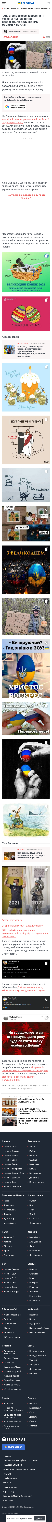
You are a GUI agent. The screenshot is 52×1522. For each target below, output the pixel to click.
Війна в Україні (9, 1309)
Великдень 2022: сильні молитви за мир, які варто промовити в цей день (31, 855)
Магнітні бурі (35, 1296)
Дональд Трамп (11, 1358)
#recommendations (11, 933)
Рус (48, 3)
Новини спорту (35, 1195)
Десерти (33, 1417)
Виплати (33, 1155)
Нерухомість (10, 1210)
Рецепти (32, 1398)
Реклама (7, 1474)
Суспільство (34, 1141)
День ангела (35, 1369)
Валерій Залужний (12, 1371)
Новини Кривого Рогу (14, 1173)
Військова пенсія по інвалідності (13, 1416)
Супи (31, 1412)
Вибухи (7, 1319)
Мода (31, 1278)
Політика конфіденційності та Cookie (20, 1460)
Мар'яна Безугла (12, 1385)
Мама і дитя (35, 1237)
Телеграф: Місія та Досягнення (17, 1496)
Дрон (6, 1251)
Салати (32, 1421)
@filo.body (7, 930)
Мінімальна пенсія (12, 1422)
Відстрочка (34, 1324)
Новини (6, 1141)
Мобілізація (33, 1309)
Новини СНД (10, 1283)
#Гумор (19, 1086)
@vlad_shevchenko (12, 920)
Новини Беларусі (12, 1292)
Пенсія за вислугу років (12, 1427)
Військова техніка (12, 1337)
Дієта (31, 1246)
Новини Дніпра (11, 1155)
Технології (9, 1237)
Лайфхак (33, 1292)
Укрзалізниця (10, 1223)
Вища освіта (35, 1173)
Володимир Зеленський (9, 1352)
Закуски (33, 1426)
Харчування (35, 1242)
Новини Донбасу (12, 1178)
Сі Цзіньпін (9, 1362)
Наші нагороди (10, 1478)
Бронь (32, 1319)
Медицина (34, 1164)
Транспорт (9, 1205)
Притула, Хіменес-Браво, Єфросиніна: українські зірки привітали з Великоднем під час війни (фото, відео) (31, 351)
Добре (39, 1518)
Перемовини (10, 1324)
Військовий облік (37, 1332)
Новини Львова (11, 1164)
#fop (24, 933)
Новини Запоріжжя (13, 1169)
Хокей (32, 1214)
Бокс (31, 1205)
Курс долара (10, 1219)
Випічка (33, 1403)
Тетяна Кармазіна (14, 31)
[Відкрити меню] (4, 3)
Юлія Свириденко (12, 1389)
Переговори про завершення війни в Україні (26, 9)
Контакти (7, 1483)
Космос (7, 1242)
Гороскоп (33, 1269)
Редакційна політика (12, 1465)
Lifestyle (21, 849)
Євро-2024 (34, 1219)
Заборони (34, 1364)
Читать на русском (10, 37)
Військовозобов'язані (39, 1328)
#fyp (29, 933)
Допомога (34, 1178)
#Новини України (32, 1086)
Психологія (34, 1251)
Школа (32, 1169)
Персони (6, 1346)
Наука (5, 1232)
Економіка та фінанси (13, 1195)
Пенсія (5, 1398)
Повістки (33, 1315)
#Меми (45, 1086)
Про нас (7, 1456)
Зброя (7, 1328)
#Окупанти (26, 1089)
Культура (33, 1287)
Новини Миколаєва (13, 1187)
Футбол (32, 1201)
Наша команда (10, 1487)
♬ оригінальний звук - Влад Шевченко (22, 925)
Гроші (6, 1201)
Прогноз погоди (36, 1182)
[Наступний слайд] (49, 8)
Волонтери (9, 1332)
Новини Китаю (10, 1287)
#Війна (11, 1086)
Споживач (34, 1274)
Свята (31, 1346)
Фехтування (35, 1223)
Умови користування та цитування (19, 1469)
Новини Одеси (11, 1160)
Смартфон (9, 1255)
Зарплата (33, 1146)
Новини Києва (10, 1146)
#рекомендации (27, 930)
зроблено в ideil (10, 1513)
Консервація (35, 1408)
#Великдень (13, 1089)
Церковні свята (36, 1351)
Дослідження (35, 1255)
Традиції (33, 1360)
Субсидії (33, 1160)
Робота (32, 1151)
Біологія (8, 1246)
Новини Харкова (12, 1151)
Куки (28, 1518)
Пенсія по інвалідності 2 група (13, 1409)
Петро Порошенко (12, 1380)
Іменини (33, 1373)
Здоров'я (32, 1232)
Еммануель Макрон (13, 1367)
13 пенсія (8, 1403)
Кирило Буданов (11, 1376)
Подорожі (33, 1283)
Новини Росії (10, 1278)
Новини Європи (11, 1269)
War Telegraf (23, 343)
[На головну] (26, 3)
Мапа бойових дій (12, 1315)
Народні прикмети (37, 1356)
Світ (4, 1264)
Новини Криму (10, 1182)
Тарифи (7, 1214)
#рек (15, 930)
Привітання (34, 1300)
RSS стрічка (8, 1500)
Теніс (31, 1210)
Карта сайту (8, 1491)
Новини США (10, 1274)
